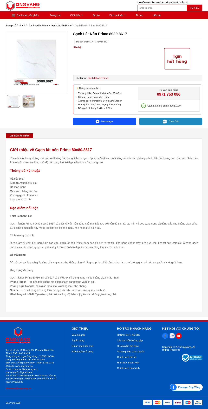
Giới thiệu (75, 15)
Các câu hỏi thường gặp (130, 340)
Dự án (96, 15)
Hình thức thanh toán (128, 362)
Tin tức (139, 15)
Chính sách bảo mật (82, 346)
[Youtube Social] (179, 336)
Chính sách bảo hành (128, 368)
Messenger (107, 121)
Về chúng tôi (78, 335)
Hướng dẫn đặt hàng (128, 346)
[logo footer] (32, 335)
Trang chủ (55, 15)
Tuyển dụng (78, 340)
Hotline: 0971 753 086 (128, 335)
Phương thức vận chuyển (130, 351)
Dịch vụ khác (116, 15)
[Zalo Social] (172, 336)
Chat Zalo (174, 121)
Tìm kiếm (194, 8)
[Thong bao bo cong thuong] (192, 360)
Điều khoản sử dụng (82, 351)
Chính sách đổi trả (126, 357)
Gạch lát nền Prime (98, 78)
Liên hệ (157, 15)
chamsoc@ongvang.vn (18, 388)
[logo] (23, 6)
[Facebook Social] (165, 336)
